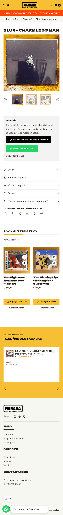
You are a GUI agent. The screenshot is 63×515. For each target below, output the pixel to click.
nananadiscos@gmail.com (19, 480)
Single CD (27, 19)
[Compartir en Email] (27, 214)
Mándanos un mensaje (24, 149)
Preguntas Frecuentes (14, 438)
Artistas (7, 461)
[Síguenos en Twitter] (23, 416)
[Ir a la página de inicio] (29, 5)
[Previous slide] (6, 99)
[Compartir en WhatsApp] (20, 214)
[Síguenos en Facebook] (19, 416)
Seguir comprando (15, 156)
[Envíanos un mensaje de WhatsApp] (6, 509)
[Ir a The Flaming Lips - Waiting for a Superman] (46, 260)
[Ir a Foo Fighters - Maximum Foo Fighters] (17, 260)
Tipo (17, 19)
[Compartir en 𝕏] (13, 214)
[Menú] (3, 5)
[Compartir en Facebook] (6, 214)
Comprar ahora (16, 307)
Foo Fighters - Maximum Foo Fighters (14, 280)
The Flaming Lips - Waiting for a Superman (45, 280)
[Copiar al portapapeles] (41, 214)
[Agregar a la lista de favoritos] (24, 257)
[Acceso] (51, 5)
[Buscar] (8, 5)
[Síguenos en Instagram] (15, 416)
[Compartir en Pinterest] (34, 214)
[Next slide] (57, 99)
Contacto (8, 434)
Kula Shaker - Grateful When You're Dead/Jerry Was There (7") (33, 352)
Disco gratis (9, 442)
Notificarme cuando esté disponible (30, 139)
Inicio (8, 19)
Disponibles (9, 457)
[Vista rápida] (24, 263)
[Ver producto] (9, 353)
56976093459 (14, 484)
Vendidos (8, 465)
